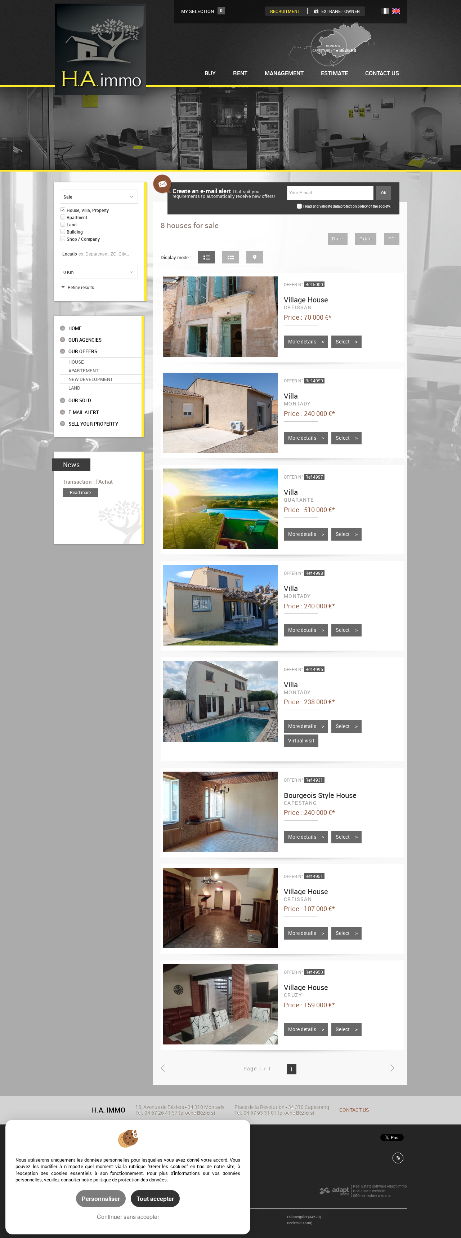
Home (75, 328)
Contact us (354, 1109)
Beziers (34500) (299, 1222)
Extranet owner (340, 11)
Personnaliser (101, 1198)
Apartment (77, 217)
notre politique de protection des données (124, 1179)
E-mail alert (83, 412)
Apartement (83, 370)
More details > (306, 341)
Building (75, 232)
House (76, 362)
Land (72, 225)
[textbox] (106, 254)
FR (385, 11)
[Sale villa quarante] (220, 509)
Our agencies (85, 340)
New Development (90, 379)
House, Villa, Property (88, 210)
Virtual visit (301, 740)
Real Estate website (369, 1190)
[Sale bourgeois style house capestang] (220, 812)
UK (396, 11)
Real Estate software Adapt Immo (380, 1186)
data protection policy (350, 206)
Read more (80, 492)
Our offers (82, 352)
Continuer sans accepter (128, 1216)
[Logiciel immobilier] (334, 1191)
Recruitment (285, 11)
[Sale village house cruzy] (220, 1004)
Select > (347, 341)
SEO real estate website (371, 1195)
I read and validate (318, 206)
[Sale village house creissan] (220, 316)
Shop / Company (83, 239)
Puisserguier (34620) (304, 1216)
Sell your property (93, 424)
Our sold (79, 401)
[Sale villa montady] (220, 413)
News (71, 465)
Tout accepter (155, 1198)
